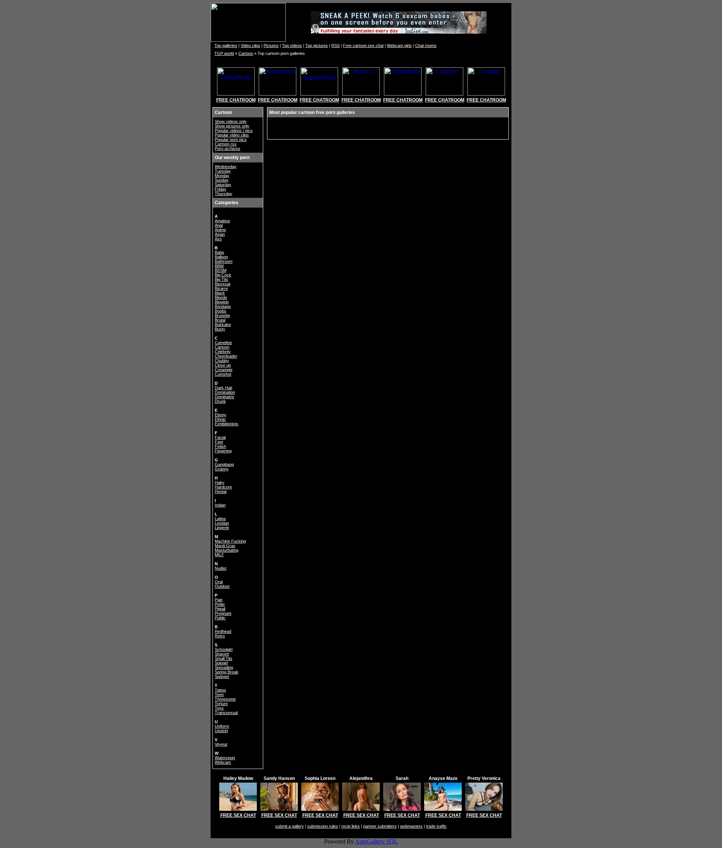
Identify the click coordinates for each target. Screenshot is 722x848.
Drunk (220, 401)
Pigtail (220, 609)
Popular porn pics (231, 139)
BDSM (220, 270)
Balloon (221, 257)
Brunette (222, 315)
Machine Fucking (230, 541)
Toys (219, 708)
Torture (221, 703)
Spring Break (226, 672)
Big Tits (221, 279)
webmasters (411, 826)
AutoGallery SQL (376, 841)
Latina (220, 518)
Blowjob (222, 302)
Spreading (224, 667)
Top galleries (225, 45)
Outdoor (222, 586)
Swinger (222, 676)
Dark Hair (223, 387)
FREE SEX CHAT (238, 815)
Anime (220, 230)
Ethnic (220, 419)
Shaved (222, 654)
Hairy (219, 482)
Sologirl (221, 663)
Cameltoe (223, 342)
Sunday (222, 180)
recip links (350, 826)
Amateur (222, 220)
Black (220, 293)
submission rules (322, 826)
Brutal (220, 320)
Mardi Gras (225, 545)
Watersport (225, 757)
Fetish (220, 446)
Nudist (220, 568)
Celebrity (223, 351)
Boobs (220, 311)
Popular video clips (232, 135)
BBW (219, 266)
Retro (220, 636)
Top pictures (316, 45)
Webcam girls (399, 45)
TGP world (224, 53)
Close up (223, 365)
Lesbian (222, 523)
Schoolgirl (223, 649)
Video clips (250, 45)
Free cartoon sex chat (363, 45)
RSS (335, 45)
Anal (219, 225)
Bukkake (223, 324)
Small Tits (223, 658)
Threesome (225, 699)
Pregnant (223, 613)
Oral (219, 581)
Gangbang (224, 464)
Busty (220, 329)
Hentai (220, 491)
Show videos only (231, 121)
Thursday (223, 193)
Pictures (271, 45)
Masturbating (226, 550)
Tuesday (223, 171)
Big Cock (223, 275)
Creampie (223, 369)
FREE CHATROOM (236, 100)
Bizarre (221, 288)
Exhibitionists (226, 424)
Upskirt (221, 730)
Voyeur (221, 744)
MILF (219, 554)
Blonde (221, 297)
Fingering (223, 451)
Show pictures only (232, 126)
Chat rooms (426, 45)
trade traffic (436, 826)
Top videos (292, 45)
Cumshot (223, 374)
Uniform (222, 726)
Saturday (223, 184)
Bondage (223, 306)
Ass (218, 239)
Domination (225, 392)
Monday (222, 175)
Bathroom (223, 261)
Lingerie (222, 527)
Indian (220, 505)
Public (220, 618)
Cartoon (245, 53)
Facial (220, 437)
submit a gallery (289, 826)
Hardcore (223, 487)
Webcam (223, 762)
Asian (220, 234)
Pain (219, 600)
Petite (220, 604)
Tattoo (220, 690)
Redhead (223, 631)
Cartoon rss (226, 144)
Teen (219, 694)
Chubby (222, 360)
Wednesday (226, 166)
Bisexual (222, 284)
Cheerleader (226, 356)
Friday (220, 189)
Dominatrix (224, 396)
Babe (219, 252)
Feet (219, 442)
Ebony (220, 415)
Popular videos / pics (234, 130)
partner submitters (380, 826)
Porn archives (227, 148)
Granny (222, 469)
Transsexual (226, 712)
